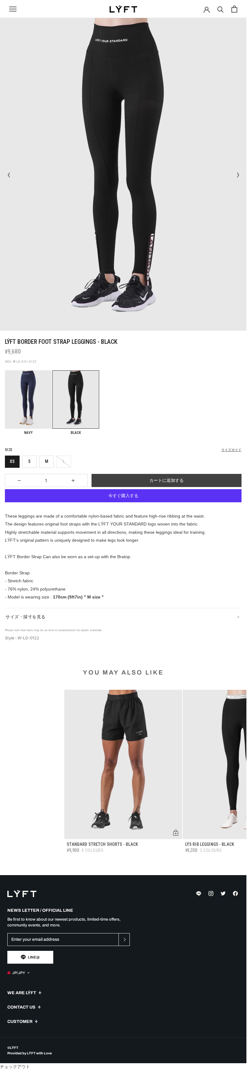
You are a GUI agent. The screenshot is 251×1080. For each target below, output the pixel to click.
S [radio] (29, 461)
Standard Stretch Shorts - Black (102, 844)
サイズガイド (231, 450)
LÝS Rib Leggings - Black (209, 844)
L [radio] (64, 461)
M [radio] (46, 461)
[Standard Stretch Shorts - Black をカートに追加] (176, 833)
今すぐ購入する (123, 495)
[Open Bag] (234, 9)
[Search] (220, 9)
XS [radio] (12, 461)
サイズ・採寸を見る (26, 616)
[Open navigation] (13, 9)
